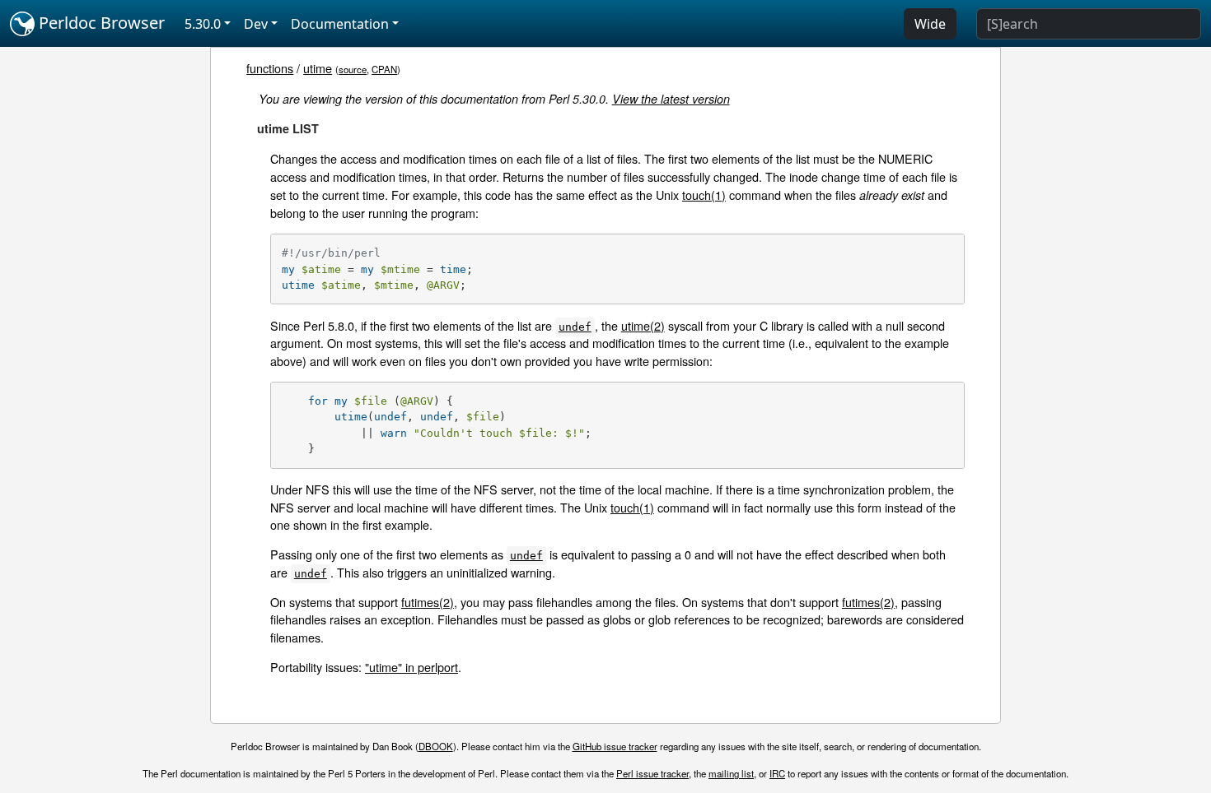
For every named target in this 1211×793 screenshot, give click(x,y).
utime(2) (643, 325)
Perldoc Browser (100, 23)
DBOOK (435, 746)
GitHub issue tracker (615, 746)
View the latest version (671, 98)
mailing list (731, 773)
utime (317, 68)
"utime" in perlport (411, 666)
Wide (930, 24)
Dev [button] (256, 24)
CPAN (384, 69)
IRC (777, 773)
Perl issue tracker (652, 773)
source (353, 69)
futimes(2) (427, 601)
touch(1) (704, 194)
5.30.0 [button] (203, 24)
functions (269, 68)
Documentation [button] (340, 24)
